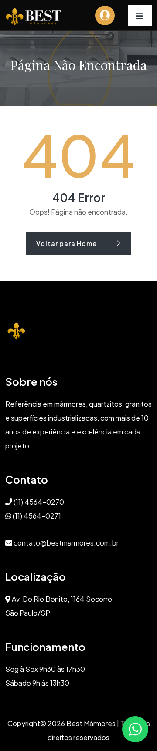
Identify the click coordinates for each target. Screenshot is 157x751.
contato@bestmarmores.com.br (65, 542)
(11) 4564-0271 (36, 515)
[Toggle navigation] (140, 15)
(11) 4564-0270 (38, 501)
